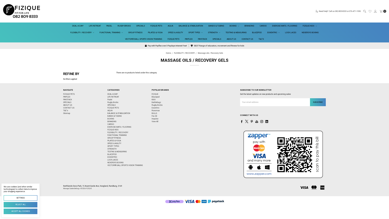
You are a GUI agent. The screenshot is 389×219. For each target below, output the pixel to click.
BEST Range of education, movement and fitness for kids (219, 46)
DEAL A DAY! (77, 26)
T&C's (261, 39)
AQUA (170, 26)
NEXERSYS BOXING (310, 32)
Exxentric (155, 108)
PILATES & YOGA (155, 32)
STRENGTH (213, 32)
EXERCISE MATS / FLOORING (284, 26)
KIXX (154, 100)
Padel (109, 26)
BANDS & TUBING (216, 26)
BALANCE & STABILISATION (191, 26)
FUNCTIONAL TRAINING (110, 32)
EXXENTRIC (272, 32)
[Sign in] (375, 11)
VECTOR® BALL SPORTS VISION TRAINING (143, 39)
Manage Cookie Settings (71, 188)
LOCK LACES (290, 32)
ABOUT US (231, 39)
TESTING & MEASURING (236, 32)
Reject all (20, 204)
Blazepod (156, 97)
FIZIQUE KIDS (309, 26)
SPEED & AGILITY (175, 32)
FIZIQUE (155, 94)
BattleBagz (156, 102)
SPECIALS (140, 26)
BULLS (154, 113)
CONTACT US (247, 39)
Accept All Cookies (20, 211)
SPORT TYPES (194, 32)
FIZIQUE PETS (156, 26)
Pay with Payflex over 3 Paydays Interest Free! (167, 46)
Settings (20, 198)
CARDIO (263, 26)
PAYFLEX (189, 39)
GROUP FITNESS (135, 32)
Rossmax (156, 110)
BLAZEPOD (257, 32)
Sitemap (66, 113)
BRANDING (249, 26)
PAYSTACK (202, 39)
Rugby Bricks (124, 26)
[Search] (364, 11)
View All (155, 121)
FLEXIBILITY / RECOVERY (81, 32)
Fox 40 (154, 116)
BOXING (233, 26)
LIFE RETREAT (95, 26)
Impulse (155, 119)
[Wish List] (369, 11)
